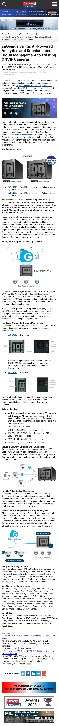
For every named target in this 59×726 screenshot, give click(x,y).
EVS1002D (12, 372)
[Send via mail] (38, 673)
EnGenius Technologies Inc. (14, 80)
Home (4, 34)
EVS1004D (12, 335)
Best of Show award (23, 135)
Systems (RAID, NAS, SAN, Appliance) (22, 34)
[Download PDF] (44, 673)
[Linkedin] (33, 673)
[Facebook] (28, 673)
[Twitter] (23, 673)
